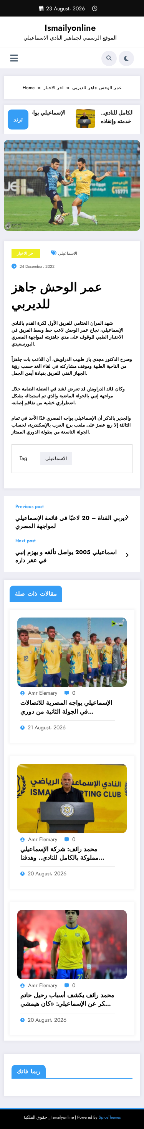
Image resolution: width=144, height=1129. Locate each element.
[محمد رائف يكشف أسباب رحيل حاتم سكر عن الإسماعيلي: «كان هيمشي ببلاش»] (72, 944)
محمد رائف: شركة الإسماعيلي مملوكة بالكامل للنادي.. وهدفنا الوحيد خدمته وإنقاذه (59, 853)
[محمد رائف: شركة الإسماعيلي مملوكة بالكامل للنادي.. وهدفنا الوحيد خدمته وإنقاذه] (72, 797)
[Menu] (14, 58)
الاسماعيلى (67, 253)
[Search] (109, 58)
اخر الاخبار (26, 253)
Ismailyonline (70, 28)
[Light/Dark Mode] (126, 58)
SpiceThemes (110, 1117)
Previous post (29, 506)
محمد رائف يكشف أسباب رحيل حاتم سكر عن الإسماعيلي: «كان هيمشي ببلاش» (67, 999)
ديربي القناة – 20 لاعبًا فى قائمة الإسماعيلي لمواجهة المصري (71, 522)
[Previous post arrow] (127, 517)
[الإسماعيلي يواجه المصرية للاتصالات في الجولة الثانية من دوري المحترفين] (72, 651)
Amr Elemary (42, 693)
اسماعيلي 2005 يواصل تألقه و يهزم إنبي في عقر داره (66, 556)
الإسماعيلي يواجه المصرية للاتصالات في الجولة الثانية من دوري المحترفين (66, 707)
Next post (25, 540)
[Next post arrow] (127, 555)
